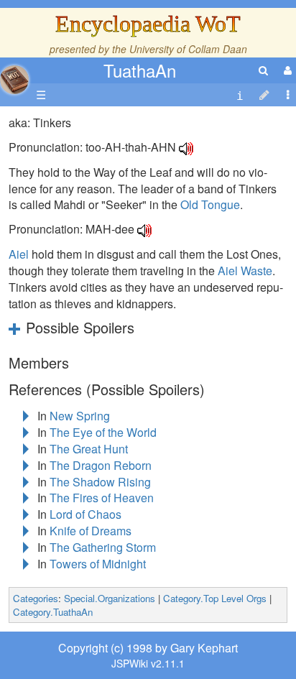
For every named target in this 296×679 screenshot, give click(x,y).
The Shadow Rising (100, 482)
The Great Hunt (89, 448)
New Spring (80, 415)
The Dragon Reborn (101, 465)
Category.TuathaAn (53, 612)
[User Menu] (286, 70)
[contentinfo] (240, 95)
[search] (263, 70)
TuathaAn (139, 70)
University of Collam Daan (188, 49)
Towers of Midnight (98, 563)
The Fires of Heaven (102, 497)
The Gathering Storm (103, 547)
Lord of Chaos (85, 514)
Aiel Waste (245, 270)
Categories (35, 598)
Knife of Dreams (90, 530)
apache (14, 79)
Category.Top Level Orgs (215, 598)
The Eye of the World (103, 432)
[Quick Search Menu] (263, 70)
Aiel (19, 254)
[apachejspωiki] (14, 75)
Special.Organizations (109, 598)
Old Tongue (210, 204)
